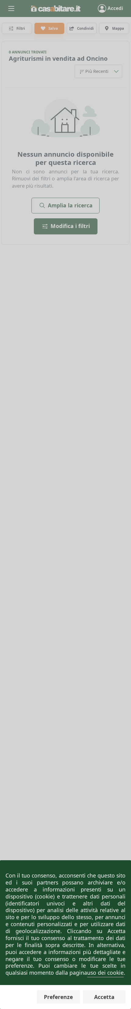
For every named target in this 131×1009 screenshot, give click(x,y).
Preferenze (58, 996)
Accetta (104, 996)
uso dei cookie (105, 972)
